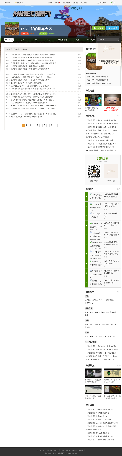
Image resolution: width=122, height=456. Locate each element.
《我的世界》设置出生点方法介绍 (98, 420)
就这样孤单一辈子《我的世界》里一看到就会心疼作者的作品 (33, 114)
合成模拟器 (62, 40)
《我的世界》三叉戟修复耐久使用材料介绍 (102, 423)
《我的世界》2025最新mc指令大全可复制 (101, 127)
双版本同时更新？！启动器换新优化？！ (101, 134)
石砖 (106, 312)
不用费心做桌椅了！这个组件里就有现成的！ (27, 83)
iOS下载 (114, 28)
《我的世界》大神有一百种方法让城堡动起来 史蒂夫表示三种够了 (35, 60)
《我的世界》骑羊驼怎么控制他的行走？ (101, 147)
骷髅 (109, 337)
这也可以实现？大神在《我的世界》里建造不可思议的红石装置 (34, 100)
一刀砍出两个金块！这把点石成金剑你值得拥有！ (29, 103)
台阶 (91, 312)
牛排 (91, 324)
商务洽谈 (62, 450)
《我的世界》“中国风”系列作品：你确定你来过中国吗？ (31, 77)
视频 (77, 40)
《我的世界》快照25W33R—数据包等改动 (101, 120)
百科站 (48, 40)
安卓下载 (99, 28)
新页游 (57, 3)
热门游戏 (103, 3)
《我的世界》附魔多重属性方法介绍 (99, 436)
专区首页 (9, 40)
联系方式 (68, 450)
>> (64, 125)
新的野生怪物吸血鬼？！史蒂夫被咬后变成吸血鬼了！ (31, 69)
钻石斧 (94, 300)
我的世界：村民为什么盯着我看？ (98, 137)
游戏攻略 (24, 49)
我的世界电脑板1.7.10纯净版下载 (99, 83)
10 (55, 125)
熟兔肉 (97, 324)
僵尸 (86, 337)
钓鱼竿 (87, 303)
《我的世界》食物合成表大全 (97, 416)
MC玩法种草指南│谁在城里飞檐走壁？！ (101, 150)
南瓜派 (113, 324)
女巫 (104, 337)
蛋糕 (104, 324)
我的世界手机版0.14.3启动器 (97, 80)
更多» (119, 116)
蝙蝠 (100, 337)
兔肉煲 (87, 327)
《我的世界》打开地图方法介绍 (97, 413)
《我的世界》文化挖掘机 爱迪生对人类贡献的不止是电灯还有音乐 (35, 108)
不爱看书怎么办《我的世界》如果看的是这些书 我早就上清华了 (34, 94)
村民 (91, 337)
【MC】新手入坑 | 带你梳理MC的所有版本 (111, 254)
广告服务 (55, 450)
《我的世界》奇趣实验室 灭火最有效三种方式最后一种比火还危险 (35, 57)
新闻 (22, 40)
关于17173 (40, 450)
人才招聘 (48, 450)
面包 (86, 324)
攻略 (35, 40)
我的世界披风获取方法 (94, 430)
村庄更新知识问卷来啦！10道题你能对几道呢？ (28, 66)
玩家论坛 (91, 40)
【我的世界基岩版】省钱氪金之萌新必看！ (111, 196)
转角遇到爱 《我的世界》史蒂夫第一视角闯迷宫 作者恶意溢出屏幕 (35, 74)
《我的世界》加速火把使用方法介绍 (99, 409)
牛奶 (107, 324)
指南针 (106, 300)
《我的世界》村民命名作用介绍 (97, 433)
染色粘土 (113, 312)
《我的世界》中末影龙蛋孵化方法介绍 (100, 440)
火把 (100, 300)
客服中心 (75, 450)
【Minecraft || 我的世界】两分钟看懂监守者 (111, 235)
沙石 (102, 312)
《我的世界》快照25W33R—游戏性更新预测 (102, 124)
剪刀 (111, 300)
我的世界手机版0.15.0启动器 (97, 77)
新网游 (50, 3)
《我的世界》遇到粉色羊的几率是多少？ (101, 144)
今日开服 (76, 3)
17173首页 (7, 3)
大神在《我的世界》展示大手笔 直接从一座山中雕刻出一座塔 (33, 105)
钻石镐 (87, 300)
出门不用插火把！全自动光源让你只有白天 (26, 117)
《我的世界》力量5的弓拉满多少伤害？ (100, 140)
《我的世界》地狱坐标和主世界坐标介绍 (101, 426)
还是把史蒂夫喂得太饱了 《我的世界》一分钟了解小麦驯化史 (33, 63)
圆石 (97, 312)
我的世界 (17, 49)
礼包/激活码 (66, 3)
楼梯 (86, 312)
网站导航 (20, 3)
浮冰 (86, 315)
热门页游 (84, 3)
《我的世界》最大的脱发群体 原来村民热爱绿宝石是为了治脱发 (34, 89)
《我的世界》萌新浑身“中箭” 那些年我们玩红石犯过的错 (32, 97)
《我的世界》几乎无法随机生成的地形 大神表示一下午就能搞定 (34, 55)
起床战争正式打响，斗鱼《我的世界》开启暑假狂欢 (30, 86)
